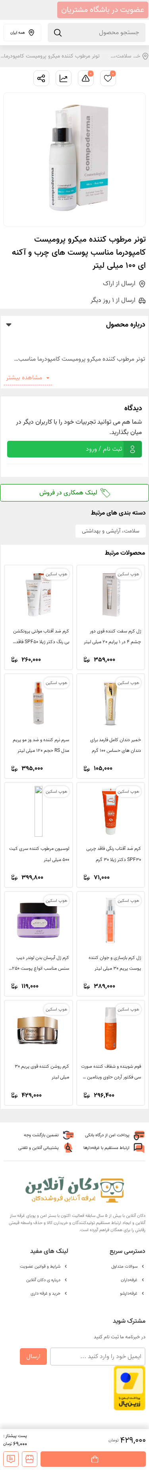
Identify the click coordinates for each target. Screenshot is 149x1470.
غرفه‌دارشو (128, 1293)
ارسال (33, 1356)
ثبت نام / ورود (104, 449)
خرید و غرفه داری (45, 1293)
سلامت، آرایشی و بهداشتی (122, 56)
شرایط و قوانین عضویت (40, 1266)
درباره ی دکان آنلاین (43, 1280)
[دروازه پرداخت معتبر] (129, 1406)
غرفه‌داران (129, 1280)
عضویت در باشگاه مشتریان (102, 10)
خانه (136, 56)
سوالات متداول (124, 1266)
